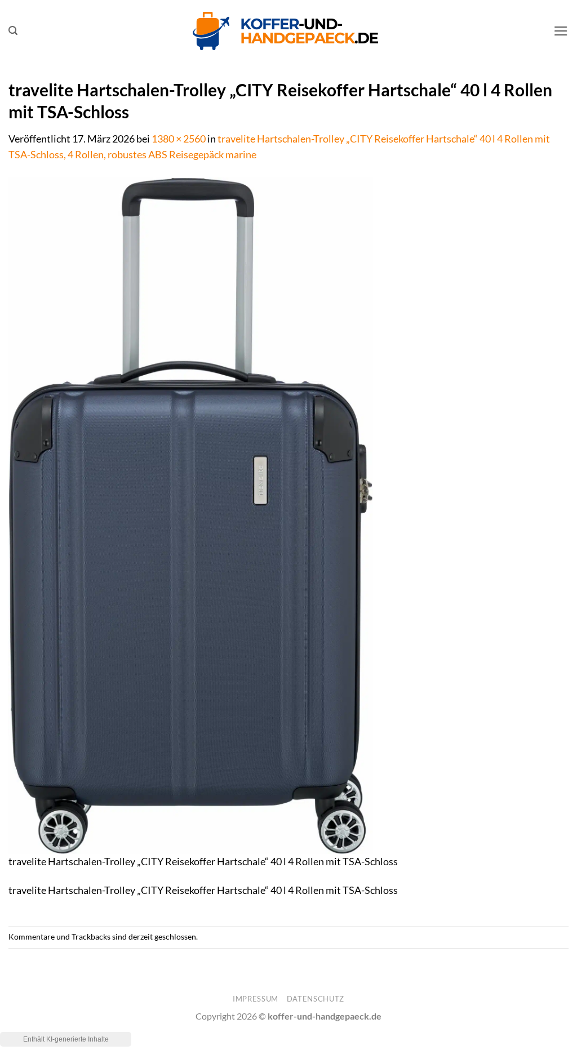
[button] (12, 31)
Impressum (255, 998)
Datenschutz (315, 998)
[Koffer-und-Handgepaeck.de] (286, 31)
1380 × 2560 (179, 139)
